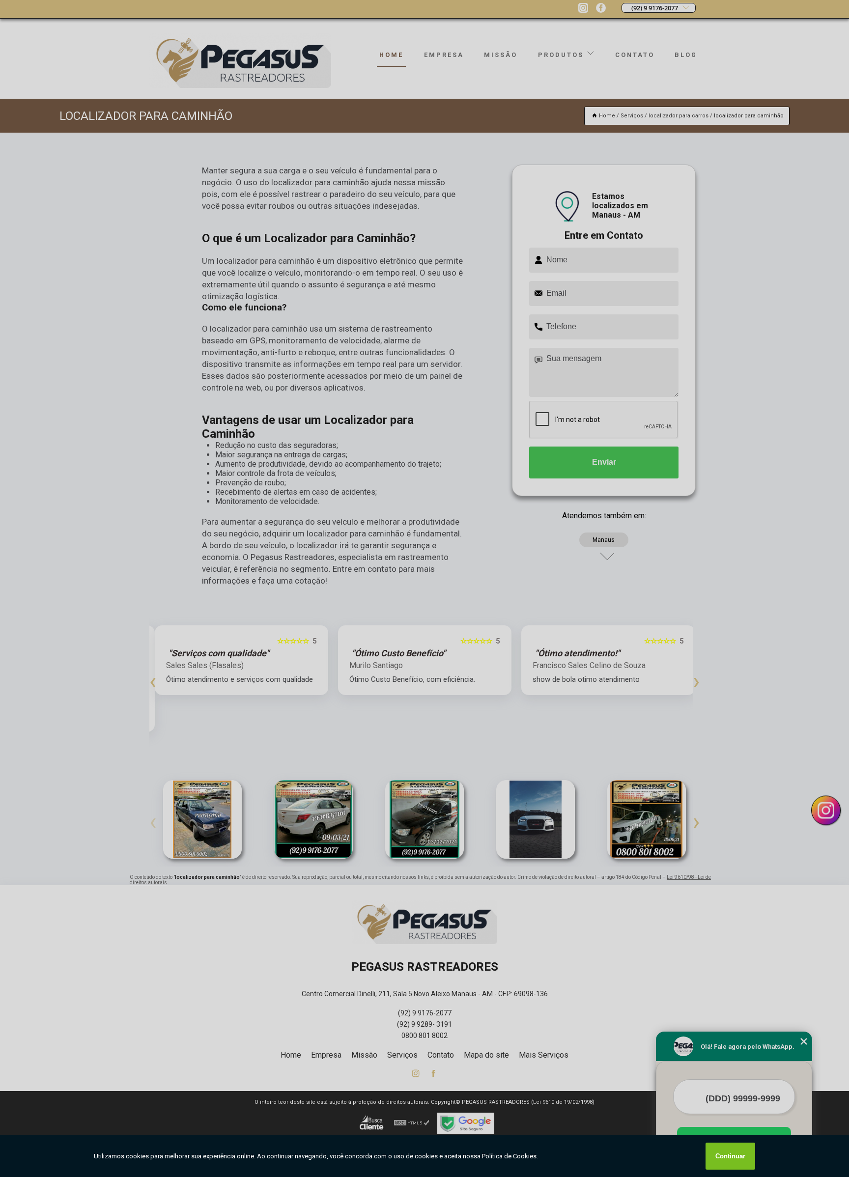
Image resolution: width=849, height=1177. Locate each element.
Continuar (730, 1156)
